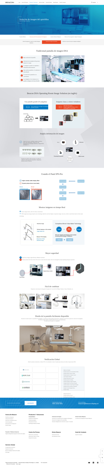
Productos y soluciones (33, 2)
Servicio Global (41, 2)
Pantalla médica (23, 36)
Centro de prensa (49, 2)
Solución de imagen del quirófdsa (51, 41)
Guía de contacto (62, 2)
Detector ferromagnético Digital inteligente (73, 36)
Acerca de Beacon (25, 2)
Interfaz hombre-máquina (56, 36)
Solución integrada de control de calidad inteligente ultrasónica (31, 42)
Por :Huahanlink (44, 462)
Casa (19, 2)
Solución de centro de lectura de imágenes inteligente (71, 41)
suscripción (30, 403)
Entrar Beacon (55, 2)
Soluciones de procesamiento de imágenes (38, 36)
